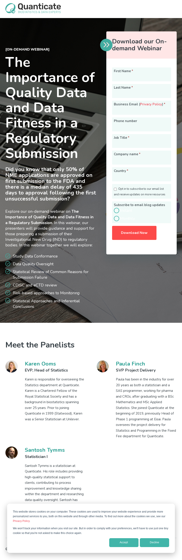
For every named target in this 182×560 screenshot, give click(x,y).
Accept (124, 542)
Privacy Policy (21, 521)
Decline (154, 542)
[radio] (141, 210)
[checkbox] (141, 214)
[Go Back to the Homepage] (33, 12)
